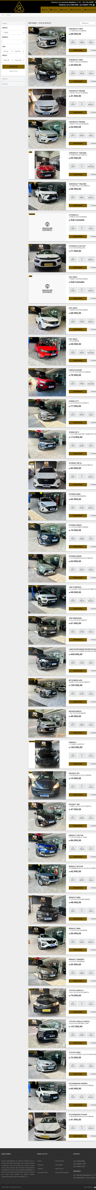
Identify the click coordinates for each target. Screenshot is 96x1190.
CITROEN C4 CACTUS (77, 247)
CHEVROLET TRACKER (78, 154)
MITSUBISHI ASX (79, 681)
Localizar (14, 66)
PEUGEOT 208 (80, 805)
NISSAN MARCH (77, 712)
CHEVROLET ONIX (77, 29)
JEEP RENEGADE (78, 619)
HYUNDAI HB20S (78, 526)
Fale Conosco (59, 1168)
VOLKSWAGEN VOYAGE (81, 1115)
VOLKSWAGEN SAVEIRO (81, 1084)
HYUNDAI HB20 (77, 495)
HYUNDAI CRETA (81, 464)
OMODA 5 (76, 743)
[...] (27, 1176)
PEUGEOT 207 (80, 774)
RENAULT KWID (79, 898)
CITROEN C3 (78, 216)
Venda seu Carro (43, 1172)
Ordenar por (85, 23)
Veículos (65, 10)
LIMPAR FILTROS (13, 71)
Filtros (4, 23)
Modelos (5, 84)
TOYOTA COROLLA (79, 991)
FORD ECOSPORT (80, 371)
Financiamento (76, 10)
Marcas (4, 79)
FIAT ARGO (78, 278)
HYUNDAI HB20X (81, 557)
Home (45, 10)
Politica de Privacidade (62, 1172)
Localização (59, 1165)
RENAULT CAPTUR (78, 836)
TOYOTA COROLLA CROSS (79, 1022)
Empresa (54, 10)
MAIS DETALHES (78, 50)
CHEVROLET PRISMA (78, 92)
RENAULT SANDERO (77, 960)
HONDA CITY (79, 402)
